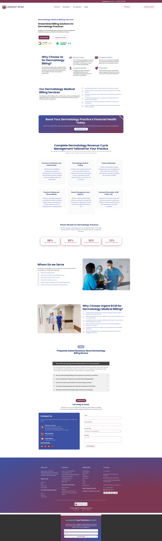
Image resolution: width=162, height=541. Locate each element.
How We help (87, 428)
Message (86, 435)
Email (85, 415)
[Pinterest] (116, 493)
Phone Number (49, 433)
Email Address (49, 438)
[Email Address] (42, 439)
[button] (81, 514)
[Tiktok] (114, 493)
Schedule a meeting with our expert (91, 491)
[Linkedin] (49, 446)
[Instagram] (52, 446)
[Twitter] (45, 446)
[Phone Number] (42, 434)
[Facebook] (42, 446)
